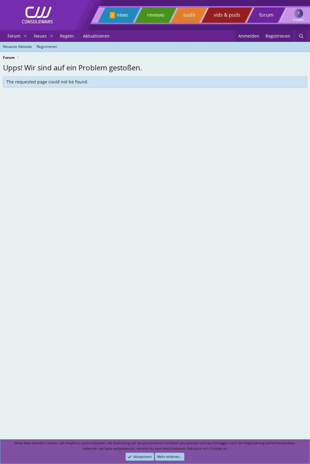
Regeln (67, 36)
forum (266, 15)
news (122, 15)
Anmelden (298, 19)
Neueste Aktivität (17, 46)
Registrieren (47, 46)
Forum (14, 36)
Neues (40, 36)
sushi (189, 15)
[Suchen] (301, 36)
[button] (25, 36)
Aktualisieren (96, 36)
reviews (155, 15)
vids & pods (227, 15)
